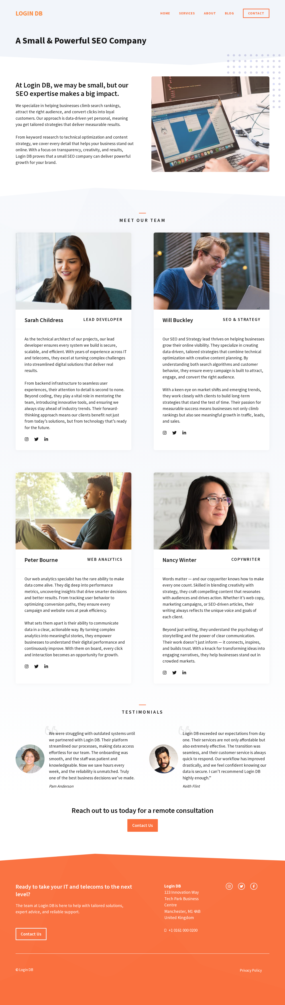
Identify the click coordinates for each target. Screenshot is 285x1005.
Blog (229, 13)
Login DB (29, 13)
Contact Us (142, 825)
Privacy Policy (251, 970)
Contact (256, 13)
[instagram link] (229, 886)
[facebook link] (253, 886)
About (210, 13)
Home (165, 13)
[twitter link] (241, 886)
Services (187, 13)
